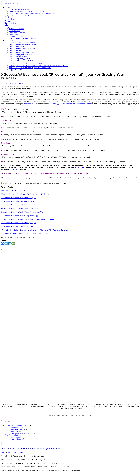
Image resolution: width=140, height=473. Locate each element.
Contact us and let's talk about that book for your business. (31, 449)
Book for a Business (17, 33)
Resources (9, 40)
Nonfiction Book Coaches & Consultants (25, 50)
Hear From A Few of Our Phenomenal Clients (27, 64)
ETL (6, 25)
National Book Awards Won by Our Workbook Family (30, 68)
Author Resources (16, 29)
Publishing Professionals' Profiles (23, 433)
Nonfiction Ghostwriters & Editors (22, 52)
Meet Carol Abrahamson (19, 9)
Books (7, 17)
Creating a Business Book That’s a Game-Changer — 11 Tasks (25, 234)
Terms (3, 452)
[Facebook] (2, 243)
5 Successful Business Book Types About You (19, 208)
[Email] (13, 243)
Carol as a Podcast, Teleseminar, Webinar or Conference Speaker (35, 13)
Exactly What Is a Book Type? (13, 191)
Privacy (10, 452)
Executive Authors (10, 4)
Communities (10, 23)
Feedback (9, 62)
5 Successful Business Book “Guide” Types (18, 201)
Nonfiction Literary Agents (20, 58)
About (7, 7)
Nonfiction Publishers (18, 56)
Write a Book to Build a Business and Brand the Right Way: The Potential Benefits (34, 230)
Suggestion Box (15, 70)
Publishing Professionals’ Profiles (22, 39)
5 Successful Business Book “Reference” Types (20, 205)
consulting (14, 169)
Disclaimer (18, 452)
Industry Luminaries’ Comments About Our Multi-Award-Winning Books (38, 66)
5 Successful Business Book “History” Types (18, 223)
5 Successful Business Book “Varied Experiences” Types (23, 212)
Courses (8, 21)
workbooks (28, 104)
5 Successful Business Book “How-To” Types (18, 198)
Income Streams (16, 37)
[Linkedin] (10, 243)
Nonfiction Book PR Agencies (21, 60)
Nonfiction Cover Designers (20, 54)
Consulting (9, 19)
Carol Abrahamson (19, 83)
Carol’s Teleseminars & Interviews (22, 42)
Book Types (14, 35)
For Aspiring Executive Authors (16, 425)
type (11, 94)
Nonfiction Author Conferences (22, 48)
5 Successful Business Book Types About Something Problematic (27, 219)
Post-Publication (11, 435)
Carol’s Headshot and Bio (19, 15)
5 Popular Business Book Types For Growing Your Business (25, 194)
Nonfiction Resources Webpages (22, 44)
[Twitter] (6, 243)
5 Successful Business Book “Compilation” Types (20, 216)
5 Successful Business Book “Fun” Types (17, 226)
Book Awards (14, 31)
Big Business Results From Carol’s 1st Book (26, 11)
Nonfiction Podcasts (17, 46)
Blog (7, 27)
